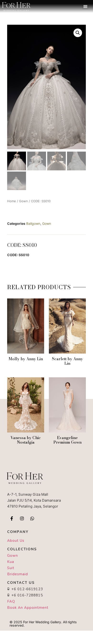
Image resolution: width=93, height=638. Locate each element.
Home (11, 201)
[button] (85, 6)
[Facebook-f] (11, 518)
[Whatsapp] (32, 518)
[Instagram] (21, 518)
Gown (23, 201)
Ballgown (33, 223)
